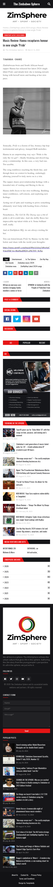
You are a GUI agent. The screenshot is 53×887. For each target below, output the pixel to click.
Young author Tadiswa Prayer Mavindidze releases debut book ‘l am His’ (31, 769)
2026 (27, 566)
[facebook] (7, 319)
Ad (11, 342)
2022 (27, 587)
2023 (27, 582)
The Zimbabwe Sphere (26, 4)
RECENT (42, 342)
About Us (15, 875)
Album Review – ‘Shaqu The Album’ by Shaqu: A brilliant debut (32, 507)
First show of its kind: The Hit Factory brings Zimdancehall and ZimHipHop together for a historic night (32, 834)
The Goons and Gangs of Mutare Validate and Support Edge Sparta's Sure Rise (32, 848)
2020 (27, 598)
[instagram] (26, 319)
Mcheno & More (9, 552)
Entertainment (17, 259)
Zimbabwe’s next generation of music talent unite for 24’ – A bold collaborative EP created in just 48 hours (32, 447)
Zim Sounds (9, 262)
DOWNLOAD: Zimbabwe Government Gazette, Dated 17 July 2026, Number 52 (32, 758)
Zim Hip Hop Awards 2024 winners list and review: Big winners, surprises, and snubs (32, 530)
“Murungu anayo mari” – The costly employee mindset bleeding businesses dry (33, 460)
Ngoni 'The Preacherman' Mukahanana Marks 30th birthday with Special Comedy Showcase (33, 471)
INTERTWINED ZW (9, 548)
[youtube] (36, 319)
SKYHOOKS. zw (32, 548)
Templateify (30, 883)
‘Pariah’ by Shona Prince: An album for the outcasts (31, 483)
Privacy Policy (36, 875)
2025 (27, 571)
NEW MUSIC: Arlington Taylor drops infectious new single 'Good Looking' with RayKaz (33, 518)
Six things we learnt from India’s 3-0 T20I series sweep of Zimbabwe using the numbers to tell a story (31, 797)
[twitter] (17, 319)
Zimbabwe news (10, 266)
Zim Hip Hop (44, 259)
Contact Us (24, 875)
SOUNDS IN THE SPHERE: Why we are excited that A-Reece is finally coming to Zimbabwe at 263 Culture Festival (33, 782)
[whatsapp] (28, 679)
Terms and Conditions (27, 878)
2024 (27, 577)
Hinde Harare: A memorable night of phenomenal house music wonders (29, 810)
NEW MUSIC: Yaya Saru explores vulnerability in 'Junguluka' (32, 495)
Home (5, 27)
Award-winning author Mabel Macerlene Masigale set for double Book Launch (30, 746)
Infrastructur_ (32, 552)
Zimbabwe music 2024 (26, 262)
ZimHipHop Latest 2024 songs (22, 27)
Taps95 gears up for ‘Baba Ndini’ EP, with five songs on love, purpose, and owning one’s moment (33, 432)
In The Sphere (31, 259)
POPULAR (26, 342)
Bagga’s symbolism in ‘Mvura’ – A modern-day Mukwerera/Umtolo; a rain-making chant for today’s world (33, 860)
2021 (27, 593)
